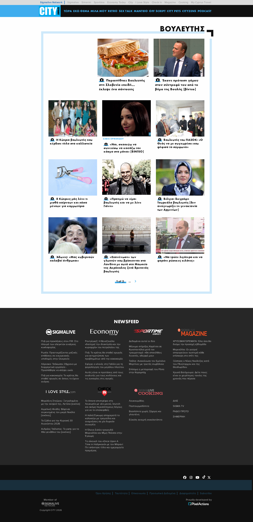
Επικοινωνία (138, 493)
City (130, 2)
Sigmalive (73, 2)
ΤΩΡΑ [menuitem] (68, 11)
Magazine (170, 2)
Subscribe (206, 493)
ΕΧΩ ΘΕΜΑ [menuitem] (81, 11)
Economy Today (116, 2)
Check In (157, 2)
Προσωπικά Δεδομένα (162, 493)
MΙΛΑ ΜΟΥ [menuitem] (98, 11)
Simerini (86, 2)
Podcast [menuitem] (205, 11)
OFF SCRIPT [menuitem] (157, 11)
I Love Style (142, 2)
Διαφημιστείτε (188, 493)
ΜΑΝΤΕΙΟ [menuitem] (141, 11)
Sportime (99, 2)
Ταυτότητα (121, 493)
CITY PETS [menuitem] (174, 11)
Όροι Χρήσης (103, 493)
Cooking (183, 2)
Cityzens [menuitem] (189, 11)
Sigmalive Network (51, 2)
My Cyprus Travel (201, 2)
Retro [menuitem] (113, 11)
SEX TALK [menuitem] (126, 11)
